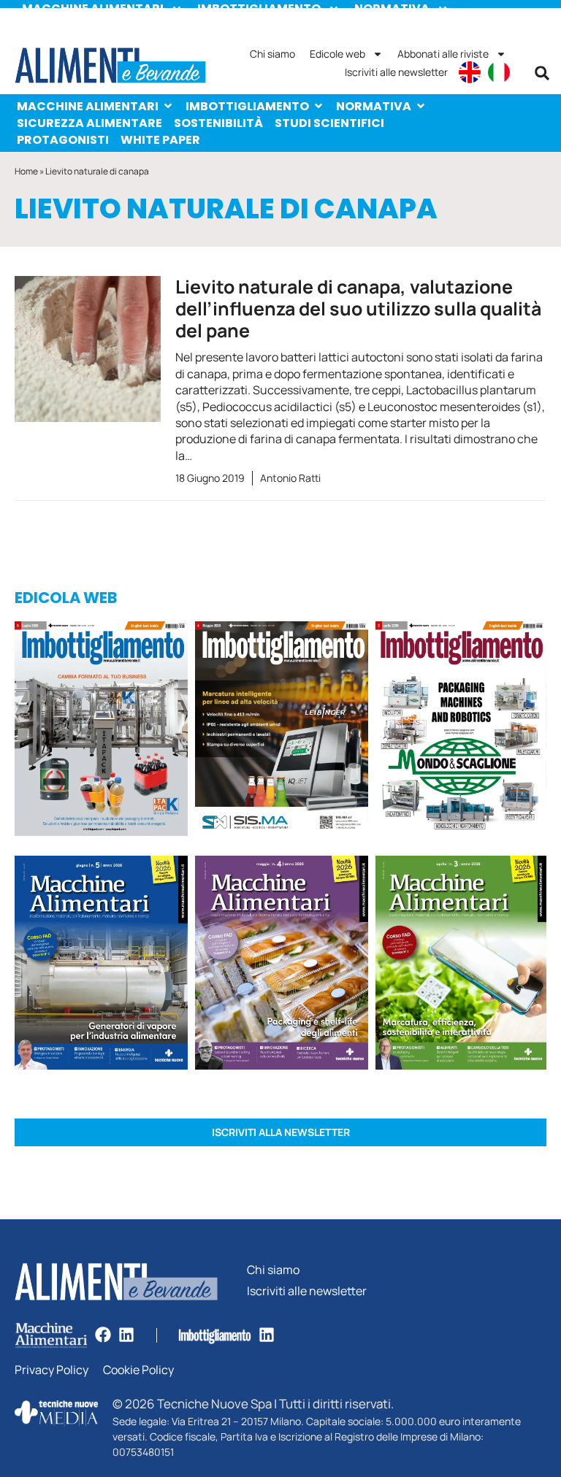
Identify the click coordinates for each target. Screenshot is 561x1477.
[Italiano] (499, 72)
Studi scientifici (329, 123)
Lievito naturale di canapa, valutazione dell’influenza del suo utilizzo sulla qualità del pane (358, 308)
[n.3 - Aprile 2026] (460, 730)
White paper (160, 139)
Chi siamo (272, 54)
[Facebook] (103, 1335)
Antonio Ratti (290, 478)
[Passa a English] (470, 72)
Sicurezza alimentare (89, 123)
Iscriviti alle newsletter (396, 72)
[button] (542, 73)
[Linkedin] (126, 1335)
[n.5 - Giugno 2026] (101, 965)
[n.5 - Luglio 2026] (101, 730)
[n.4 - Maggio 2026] (281, 730)
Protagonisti (63, 139)
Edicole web (337, 54)
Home (26, 171)
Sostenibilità (218, 123)
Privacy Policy (51, 1370)
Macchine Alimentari (88, 106)
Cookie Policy (138, 1370)
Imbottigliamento (247, 106)
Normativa (373, 106)
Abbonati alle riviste (443, 54)
